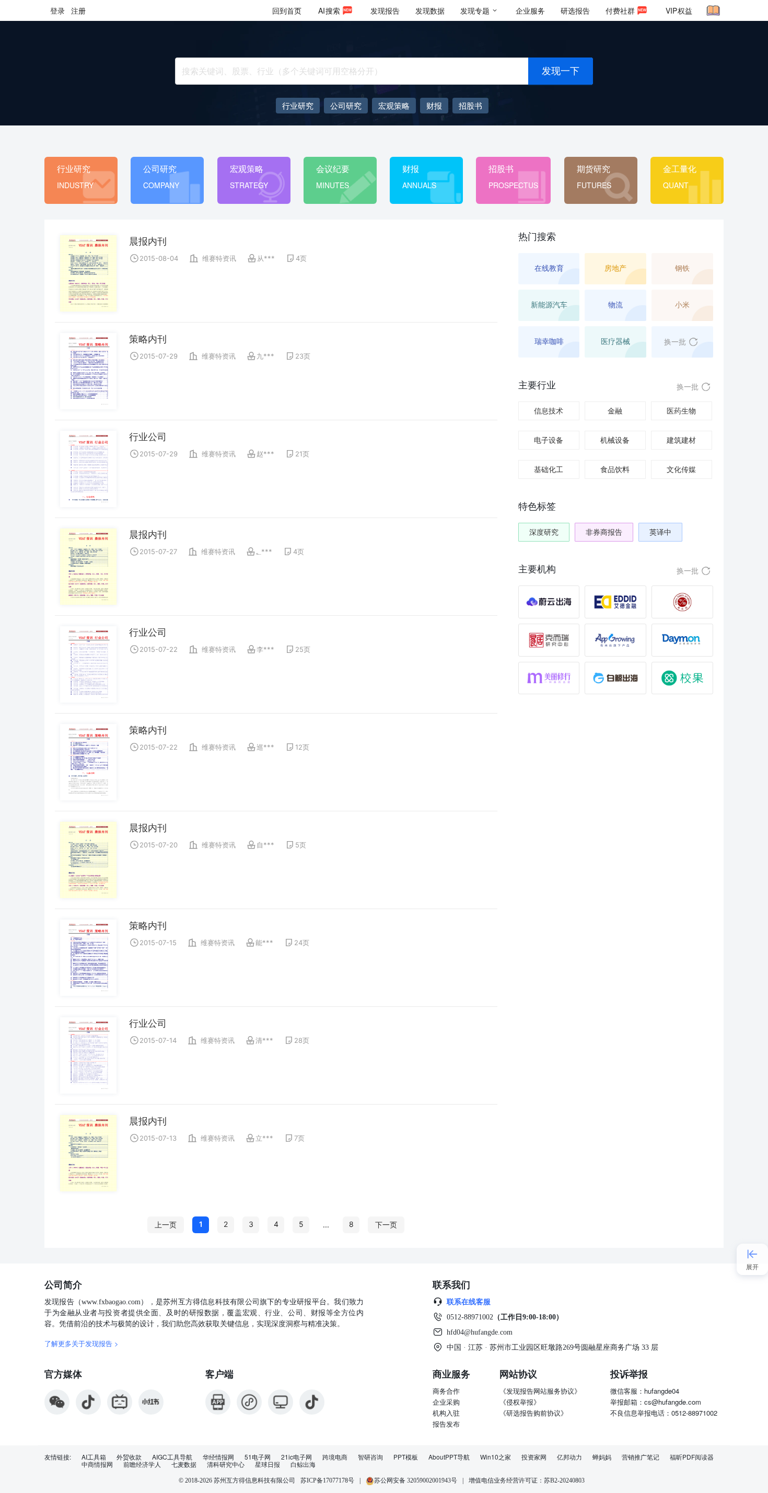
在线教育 (549, 267)
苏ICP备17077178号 (327, 1480)
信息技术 (548, 410)
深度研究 (543, 531)
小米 (682, 304)
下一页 (386, 1224)
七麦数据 (183, 1464)
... (326, 1224)
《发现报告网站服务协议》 (540, 1391)
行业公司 (148, 436)
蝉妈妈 (601, 1457)
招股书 (501, 169)
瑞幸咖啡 (549, 341)
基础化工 (548, 469)
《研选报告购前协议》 (533, 1413)
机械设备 (615, 439)
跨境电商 (334, 1457)
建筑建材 (681, 439)
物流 (615, 304)
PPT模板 (405, 1457)
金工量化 (679, 169)
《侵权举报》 (519, 1402)
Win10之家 (495, 1457)
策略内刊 (148, 339)
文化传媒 (681, 469)
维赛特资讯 (219, 258)
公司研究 (160, 169)
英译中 (660, 531)
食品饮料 (615, 469)
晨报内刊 (148, 241)
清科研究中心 (226, 1464)
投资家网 (533, 1457)
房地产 (615, 267)
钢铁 (682, 267)
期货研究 (593, 169)
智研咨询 (370, 1457)
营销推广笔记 (640, 1457)
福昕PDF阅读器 (692, 1457)
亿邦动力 (569, 1457)
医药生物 (681, 410)
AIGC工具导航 (172, 1457)
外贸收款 (129, 1457)
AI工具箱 (94, 1457)
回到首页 (286, 10)
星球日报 (267, 1464)
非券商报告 (604, 531)
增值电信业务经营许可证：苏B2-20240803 (527, 1480)
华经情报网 (218, 1457)
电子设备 (548, 439)
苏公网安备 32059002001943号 (415, 1480)
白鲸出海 (303, 1464)
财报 (410, 169)
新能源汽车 (549, 304)
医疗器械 (615, 341)
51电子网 (258, 1457)
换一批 (675, 341)
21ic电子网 (296, 1457)
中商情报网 (97, 1464)
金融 (615, 410)
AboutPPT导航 (449, 1457)
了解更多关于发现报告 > (81, 1343)
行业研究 (73, 169)
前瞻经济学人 (142, 1464)
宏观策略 (246, 169)
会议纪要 (333, 169)
